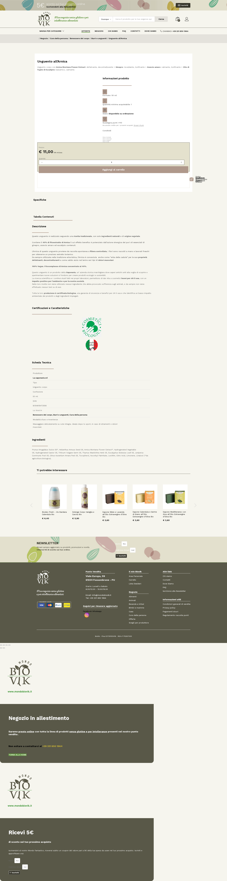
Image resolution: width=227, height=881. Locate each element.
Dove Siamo (150, 31)
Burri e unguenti (60, 415)
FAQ (124, 31)
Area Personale (136, 576)
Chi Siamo (113, 31)
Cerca (161, 19)
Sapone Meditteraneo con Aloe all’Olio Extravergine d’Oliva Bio (174, 514)
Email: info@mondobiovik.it (98, 595)
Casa (131, 611)
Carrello (132, 580)
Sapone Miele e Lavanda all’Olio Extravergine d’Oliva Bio (114, 514)
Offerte (85, 31)
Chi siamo (167, 576)
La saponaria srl (40, 378)
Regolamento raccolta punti (176, 615)
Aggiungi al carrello (113, 169)
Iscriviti (184, 5)
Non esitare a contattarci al (35, 746)
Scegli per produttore (139, 623)
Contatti (135, 31)
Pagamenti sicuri (170, 611)
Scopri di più (139, 125)
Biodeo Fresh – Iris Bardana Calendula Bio (54, 513)
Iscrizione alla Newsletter (174, 591)
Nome (118, 544)
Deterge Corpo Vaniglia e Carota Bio (83, 513)
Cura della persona (78, 415)
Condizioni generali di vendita (176, 604)
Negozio (99, 31)
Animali (132, 600)
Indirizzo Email (122, 550)
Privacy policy (169, 608)
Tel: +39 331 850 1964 (96, 598)
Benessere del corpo (42, 415)
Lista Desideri (135, 584)
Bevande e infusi (136, 604)
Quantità (42, 158)
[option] (54, 504)
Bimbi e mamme (136, 608)
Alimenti (132, 596)
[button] (18, 755)
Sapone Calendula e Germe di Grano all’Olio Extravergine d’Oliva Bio (145, 514)
